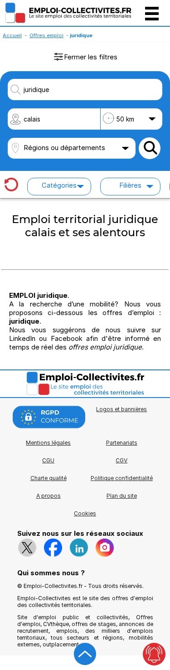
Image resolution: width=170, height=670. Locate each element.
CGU (48, 460)
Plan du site (122, 495)
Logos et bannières (121, 409)
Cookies (85, 513)
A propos (48, 495)
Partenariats (121, 442)
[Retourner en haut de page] (85, 654)
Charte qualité (48, 478)
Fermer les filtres (90, 57)
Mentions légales (48, 442)
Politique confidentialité (122, 478)
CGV (121, 460)
